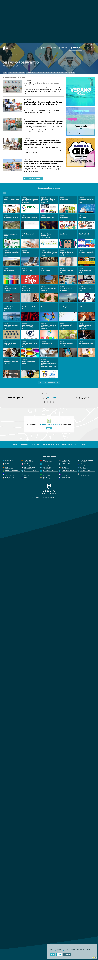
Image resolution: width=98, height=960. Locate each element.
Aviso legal (15, 444)
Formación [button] (26, 193)
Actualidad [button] (44, 48)
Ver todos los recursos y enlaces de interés (50, 382)
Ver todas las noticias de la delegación (34, 178)
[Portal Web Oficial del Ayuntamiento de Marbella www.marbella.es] (37, 48)
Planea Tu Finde (40, 73)
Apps (76, 444)
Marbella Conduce (31, 73)
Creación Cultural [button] (9, 193)
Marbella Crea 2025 (58, 73)
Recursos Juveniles (13, 73)
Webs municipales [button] (76, 48)
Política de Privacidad (59, 951)
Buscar (57, 444)
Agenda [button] (54, 48)
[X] (91, 44)
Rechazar (59, 954)
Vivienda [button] (47, 193)
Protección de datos (36, 444)
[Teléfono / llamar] (94, 44)
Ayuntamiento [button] (64, 48)
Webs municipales (49, 456)
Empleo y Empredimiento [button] (18, 193)
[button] (84, 44)
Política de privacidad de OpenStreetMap (49, 424)
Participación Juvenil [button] (40, 193)
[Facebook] (88, 44)
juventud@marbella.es (50, 397)
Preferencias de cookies (48, 444)
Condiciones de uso (24, 444)
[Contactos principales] (91, 48)
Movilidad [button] (31, 193)
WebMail (64, 444)
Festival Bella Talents (70, 73)
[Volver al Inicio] (9, 48)
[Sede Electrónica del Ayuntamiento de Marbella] (88, 48)
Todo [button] (4, 193)
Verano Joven (49, 73)
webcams (70, 444)
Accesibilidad (82, 444)
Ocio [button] (34, 193)
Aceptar (49, 428)
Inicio (5, 73)
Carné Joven (21, 73)
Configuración (67, 954)
